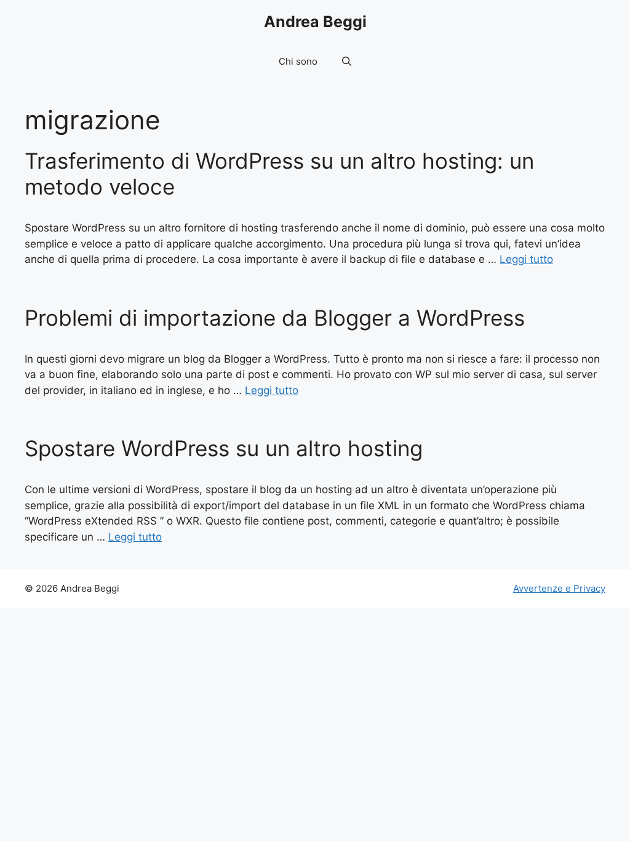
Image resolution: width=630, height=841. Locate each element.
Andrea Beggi (315, 21)
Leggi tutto (526, 259)
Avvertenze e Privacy (559, 588)
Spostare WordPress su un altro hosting (224, 448)
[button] (347, 61)
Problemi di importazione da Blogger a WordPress (275, 318)
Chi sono (298, 61)
